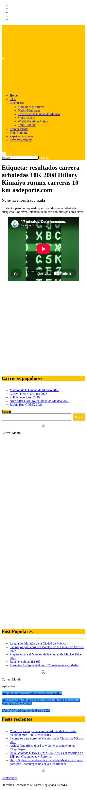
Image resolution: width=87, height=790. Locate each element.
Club (13, 99)
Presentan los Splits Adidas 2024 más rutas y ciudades (44, 665)
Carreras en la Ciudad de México (39, 114)
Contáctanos (9, 778)
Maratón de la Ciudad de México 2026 (34, 390)
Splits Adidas (26, 117)
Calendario (17, 102)
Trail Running (27, 125)
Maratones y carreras (31, 106)
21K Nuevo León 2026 (25, 397)
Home (14, 95)
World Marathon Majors (33, 121)
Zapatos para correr (22, 136)
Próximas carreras (21, 140)
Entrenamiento (19, 129)
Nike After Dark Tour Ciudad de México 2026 (39, 401)
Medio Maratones (29, 110)
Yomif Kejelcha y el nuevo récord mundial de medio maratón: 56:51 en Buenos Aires (43, 732)
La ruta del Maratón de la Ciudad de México (38, 643)
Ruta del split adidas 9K (25, 661)
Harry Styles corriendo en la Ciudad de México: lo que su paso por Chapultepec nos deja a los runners (46, 762)
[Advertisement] (43, 328)
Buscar (6, 411)
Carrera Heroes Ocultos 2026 (28, 393)
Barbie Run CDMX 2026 (26, 404)
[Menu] (3, 58)
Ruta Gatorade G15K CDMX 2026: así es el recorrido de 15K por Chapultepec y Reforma (46, 754)
